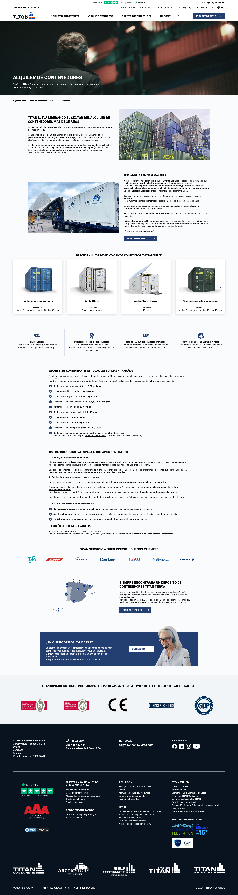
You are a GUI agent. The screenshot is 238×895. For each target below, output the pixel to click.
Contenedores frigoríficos (136, 15)
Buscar (178, 16)
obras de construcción (95, 435)
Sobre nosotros (128, 7)
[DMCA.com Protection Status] (37, 829)
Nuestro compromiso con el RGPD (135, 824)
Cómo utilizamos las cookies (132, 820)
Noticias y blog (184, 7)
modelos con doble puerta (40, 147)
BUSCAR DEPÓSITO (132, 610)
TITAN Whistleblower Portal (54, 887)
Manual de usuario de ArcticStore (134, 793)
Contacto (138, 648)
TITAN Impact (178, 808)
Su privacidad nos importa (131, 817)
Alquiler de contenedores (65, 15)
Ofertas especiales (204, 7)
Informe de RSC (179, 789)
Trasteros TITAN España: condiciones (136, 814)
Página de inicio (19, 100)
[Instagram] (188, 746)
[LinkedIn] (181, 746)
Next (220, 286)
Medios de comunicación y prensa (188, 811)
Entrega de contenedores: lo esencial (136, 786)
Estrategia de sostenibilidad (185, 802)
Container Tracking (84, 887)
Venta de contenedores (100, 15)
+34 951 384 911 (26, 7)
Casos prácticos (164, 7)
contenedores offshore (60, 489)
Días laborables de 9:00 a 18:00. (83, 744)
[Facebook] (174, 746)
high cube (171, 487)
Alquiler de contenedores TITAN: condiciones (140, 811)
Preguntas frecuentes (129, 799)
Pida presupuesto (206, 15)
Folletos (123, 789)
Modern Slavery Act (23, 887)
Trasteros (165, 15)
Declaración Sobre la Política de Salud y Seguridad (195, 805)
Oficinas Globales (180, 786)
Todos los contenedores (39, 100)
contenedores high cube (99, 145)
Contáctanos (146, 7)
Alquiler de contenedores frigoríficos (83, 796)
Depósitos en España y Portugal (81, 814)
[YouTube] (196, 746)
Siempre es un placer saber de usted (189, 793)
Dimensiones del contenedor (132, 796)
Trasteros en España (75, 799)
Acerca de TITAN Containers (185, 796)
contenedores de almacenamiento (50, 145)
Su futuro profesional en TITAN (186, 799)
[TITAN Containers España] (24, 15)
